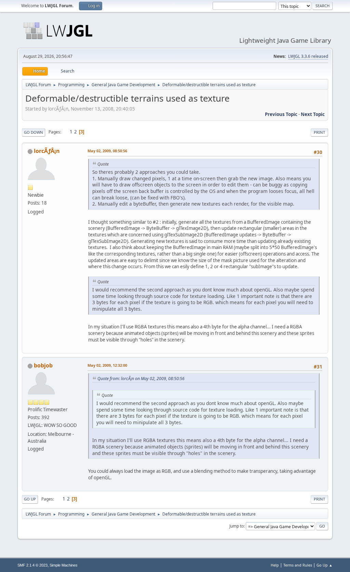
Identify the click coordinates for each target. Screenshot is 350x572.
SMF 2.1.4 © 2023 (32, 565)
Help (275, 565)
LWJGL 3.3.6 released (308, 56)
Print (319, 132)
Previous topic (281, 114)
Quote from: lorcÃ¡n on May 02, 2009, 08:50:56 (141, 378)
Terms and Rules (297, 565)
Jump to (236, 526)
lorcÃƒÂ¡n (47, 151)
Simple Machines (64, 565)
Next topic (313, 114)
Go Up (30, 499)
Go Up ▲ (325, 565)
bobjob (43, 365)
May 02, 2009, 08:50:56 (107, 150)
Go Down (33, 132)
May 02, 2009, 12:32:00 (107, 365)
